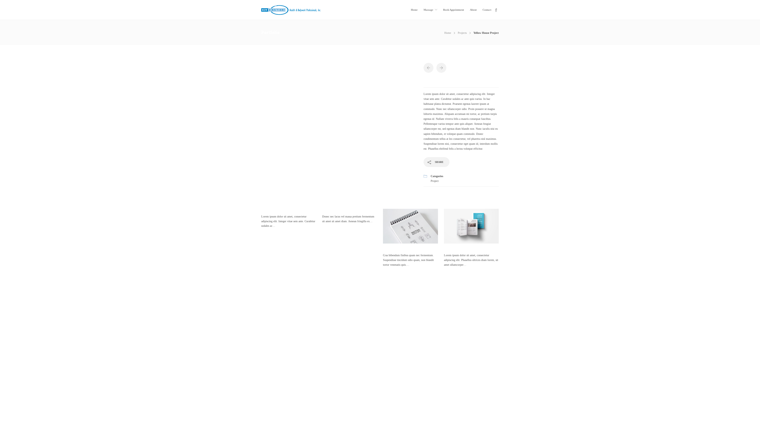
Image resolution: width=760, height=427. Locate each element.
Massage (428, 9)
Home (414, 9)
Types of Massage (54, 319)
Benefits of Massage (55, 311)
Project (435, 180)
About (473, 9)
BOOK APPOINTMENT (395, 299)
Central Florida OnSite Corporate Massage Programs (73, 327)
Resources (49, 351)
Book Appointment (453, 9)
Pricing (48, 335)
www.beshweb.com (417, 416)
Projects (462, 32)
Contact (487, 9)
